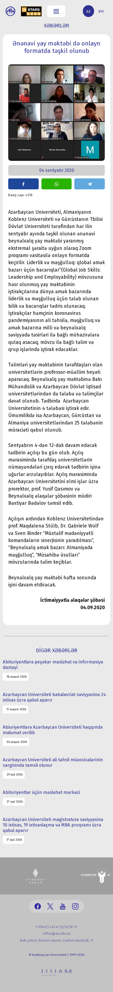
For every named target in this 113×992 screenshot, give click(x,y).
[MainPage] (10, 11)
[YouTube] (63, 906)
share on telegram (89, 183)
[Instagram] (75, 906)
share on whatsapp (56, 183)
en (101, 11)
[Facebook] (38, 906)
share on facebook (23, 183)
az (88, 11)
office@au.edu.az (56, 933)
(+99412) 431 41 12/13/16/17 (56, 927)
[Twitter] (50, 906)
